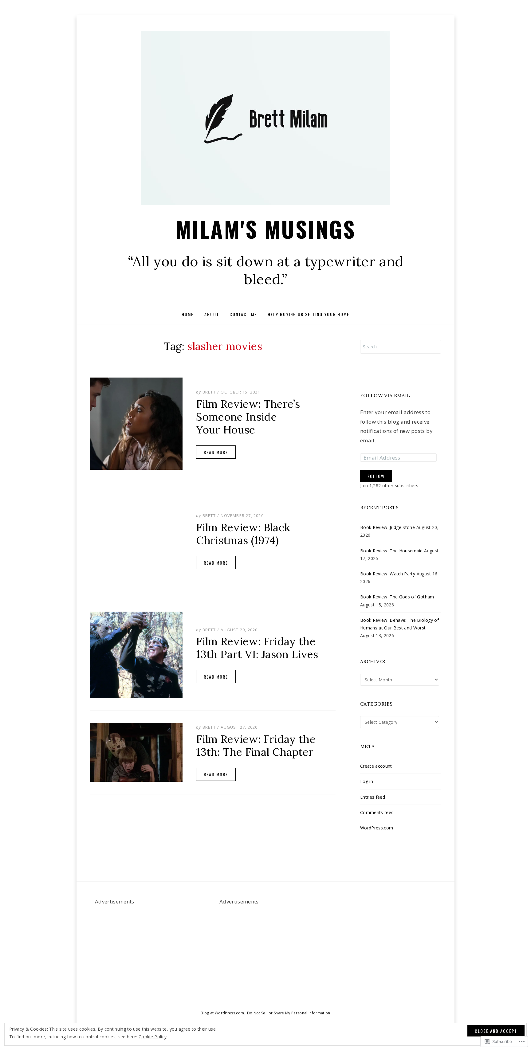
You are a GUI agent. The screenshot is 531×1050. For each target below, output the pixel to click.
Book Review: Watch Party (387, 574)
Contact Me (243, 314)
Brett (209, 392)
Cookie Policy (153, 1037)
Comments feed (377, 812)
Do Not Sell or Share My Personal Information (288, 1013)
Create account (376, 766)
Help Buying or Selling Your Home (308, 314)
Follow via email (385, 395)
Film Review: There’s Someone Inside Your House (248, 416)
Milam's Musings (265, 228)
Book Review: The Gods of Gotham (397, 597)
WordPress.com (376, 828)
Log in (366, 781)
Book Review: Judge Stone (387, 528)
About (211, 314)
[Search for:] (400, 347)
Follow (376, 476)
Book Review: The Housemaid (391, 551)
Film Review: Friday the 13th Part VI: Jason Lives (257, 647)
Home (188, 314)
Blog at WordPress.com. (223, 1013)
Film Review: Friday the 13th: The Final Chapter (256, 745)
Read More (216, 452)
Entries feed (372, 797)
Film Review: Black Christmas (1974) (243, 533)
